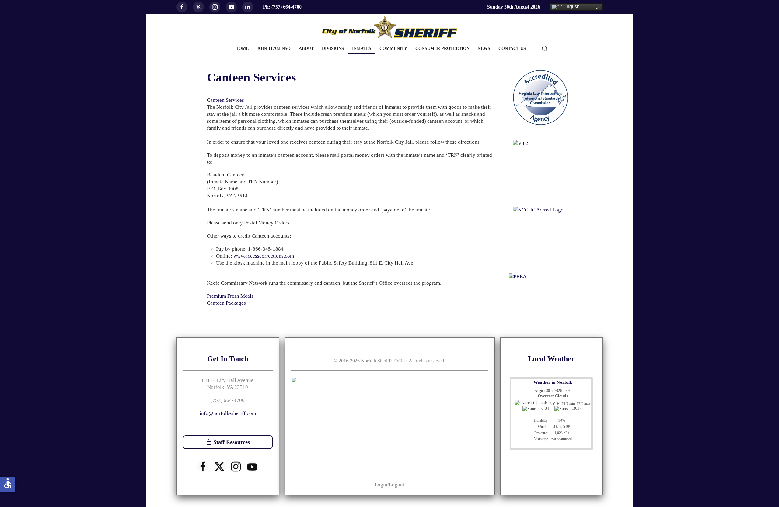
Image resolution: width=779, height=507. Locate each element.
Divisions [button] (333, 48)
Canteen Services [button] (225, 100)
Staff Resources (231, 442)
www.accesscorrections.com (263, 256)
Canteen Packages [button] (226, 303)
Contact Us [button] (512, 48)
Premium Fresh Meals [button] (230, 296)
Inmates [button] (361, 48)
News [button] (484, 48)
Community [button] (393, 48)
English (571, 6)
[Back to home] (389, 27)
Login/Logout (389, 485)
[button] (545, 48)
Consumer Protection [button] (442, 48)
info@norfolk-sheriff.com (228, 413)
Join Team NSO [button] (274, 48)
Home (242, 48)
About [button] (306, 48)
